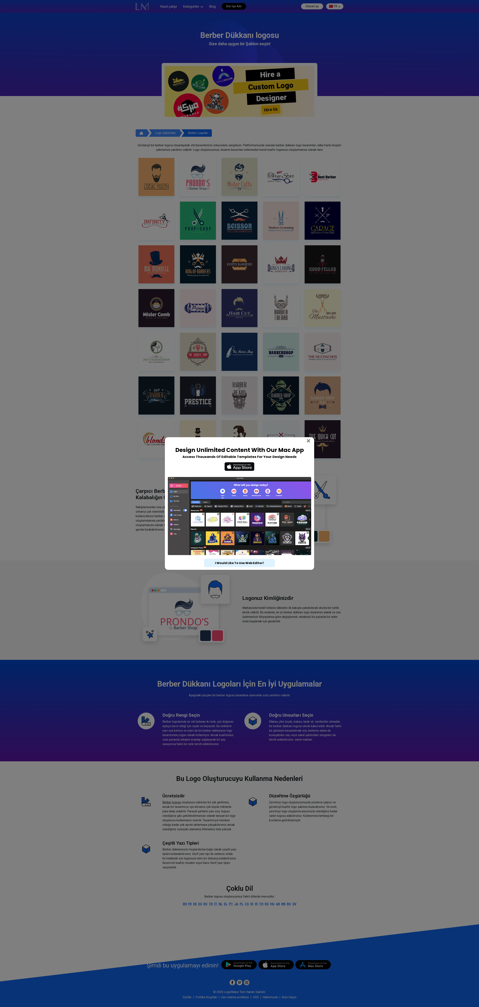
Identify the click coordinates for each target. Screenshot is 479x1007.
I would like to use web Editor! (239, 563)
